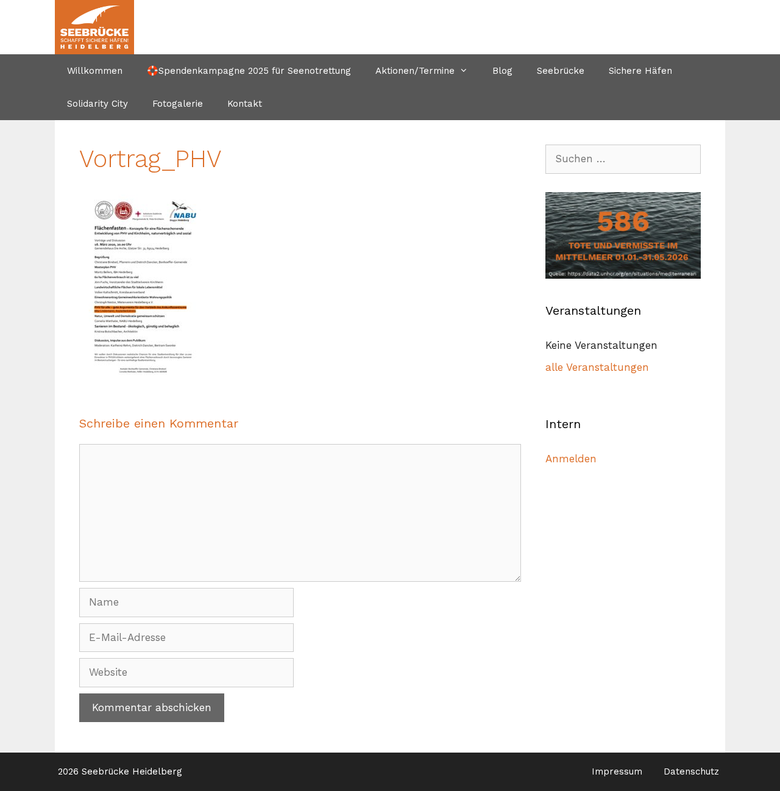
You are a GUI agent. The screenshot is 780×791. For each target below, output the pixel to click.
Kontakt (244, 103)
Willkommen (94, 70)
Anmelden (571, 459)
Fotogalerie (177, 103)
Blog (502, 70)
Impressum (617, 771)
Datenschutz (691, 771)
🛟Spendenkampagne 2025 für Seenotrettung (249, 70)
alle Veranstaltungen (597, 367)
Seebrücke (560, 70)
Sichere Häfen (640, 70)
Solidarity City (97, 103)
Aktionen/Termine (415, 70)
